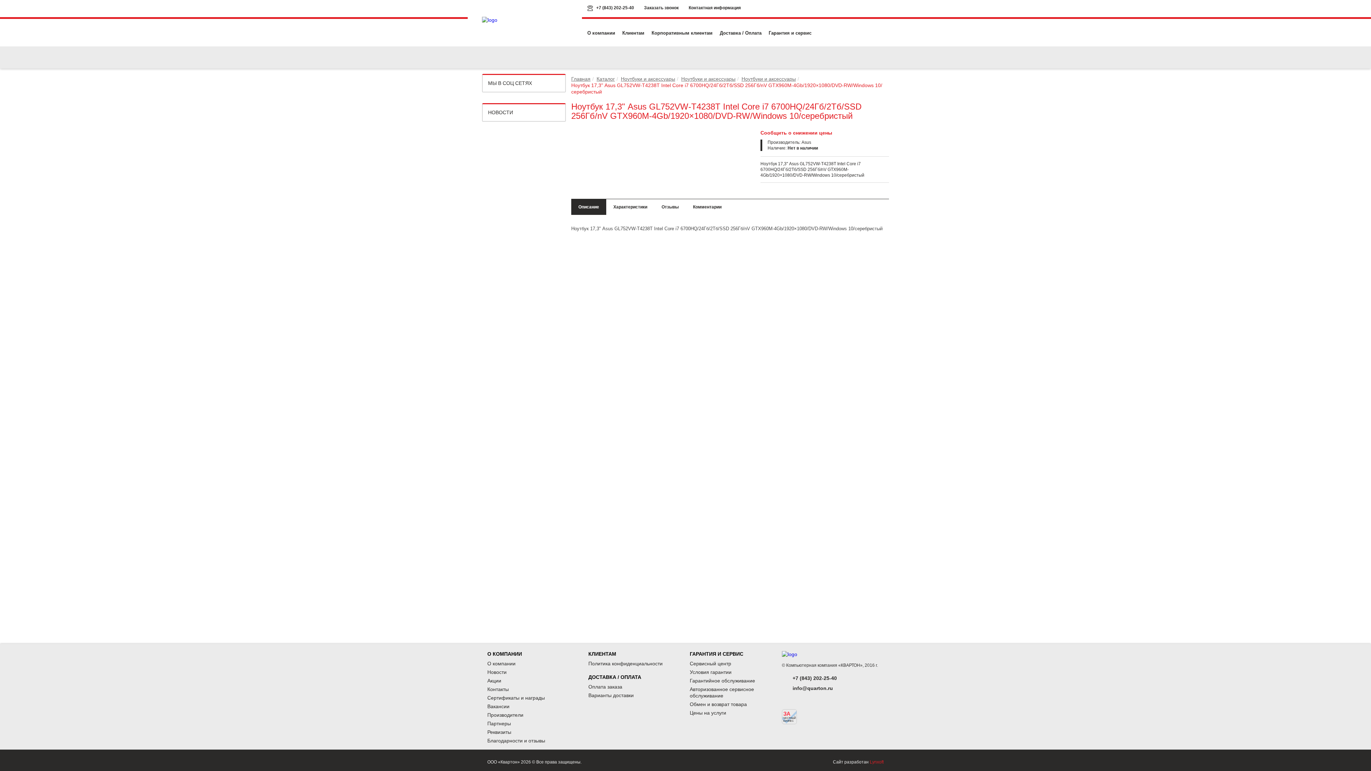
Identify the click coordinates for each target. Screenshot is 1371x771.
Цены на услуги (708, 713)
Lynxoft (877, 762)
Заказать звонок (661, 7)
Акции (494, 681)
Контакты (498, 689)
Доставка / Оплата (741, 33)
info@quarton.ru (813, 688)
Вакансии (498, 706)
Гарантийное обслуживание (722, 681)
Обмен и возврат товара (718, 704)
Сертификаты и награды (516, 698)
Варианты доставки (611, 695)
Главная (581, 79)
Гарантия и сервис (790, 33)
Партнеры (499, 723)
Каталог (606, 79)
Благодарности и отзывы (516, 741)
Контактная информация (715, 7)
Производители (505, 715)
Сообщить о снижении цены (796, 133)
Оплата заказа (605, 687)
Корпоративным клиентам (682, 33)
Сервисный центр (710, 663)
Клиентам (633, 33)
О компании (601, 33)
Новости (500, 112)
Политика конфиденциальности (625, 663)
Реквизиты (499, 732)
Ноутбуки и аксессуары (648, 79)
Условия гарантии (711, 672)
